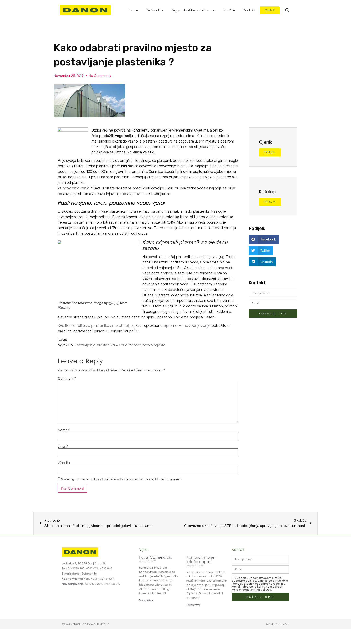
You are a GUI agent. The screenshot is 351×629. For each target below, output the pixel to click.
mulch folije (122, 325)
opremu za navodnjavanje (187, 325)
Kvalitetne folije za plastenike (83, 325)
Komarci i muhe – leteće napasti (201, 559)
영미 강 (114, 303)
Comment (67, 378)
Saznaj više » (146, 600)
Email (63, 446)
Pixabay (64, 307)
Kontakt (249, 10)
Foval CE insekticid (155, 557)
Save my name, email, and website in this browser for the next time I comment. (121, 479)
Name (64, 430)
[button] (287, 10)
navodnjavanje (76, 188)
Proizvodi (152, 10)
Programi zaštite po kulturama (193, 10)
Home (133, 10)
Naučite (229, 10)
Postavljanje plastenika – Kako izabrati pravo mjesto (120, 345)
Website (64, 462)
